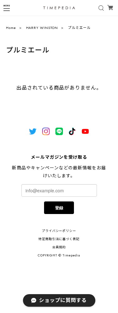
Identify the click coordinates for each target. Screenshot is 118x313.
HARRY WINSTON (42, 27)
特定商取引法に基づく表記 (59, 239)
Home (11, 27)
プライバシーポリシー (59, 230)
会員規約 (59, 247)
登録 (59, 208)
